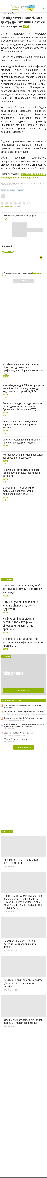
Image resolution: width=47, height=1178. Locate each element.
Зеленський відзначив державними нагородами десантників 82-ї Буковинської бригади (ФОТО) (23, 406)
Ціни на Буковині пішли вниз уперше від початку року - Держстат (20, 605)
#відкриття (20, 190)
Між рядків (13, 673)
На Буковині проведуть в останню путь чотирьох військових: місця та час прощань (18, 624)
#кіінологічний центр (8, 190)
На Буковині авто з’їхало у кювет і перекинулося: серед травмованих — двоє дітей (23, 472)
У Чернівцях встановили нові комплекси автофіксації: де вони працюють (23, 642)
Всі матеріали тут (23, 691)
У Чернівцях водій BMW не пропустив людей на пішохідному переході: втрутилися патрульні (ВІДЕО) (23, 388)
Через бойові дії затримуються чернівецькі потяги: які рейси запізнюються (20, 424)
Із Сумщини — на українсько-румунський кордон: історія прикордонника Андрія (19, 490)
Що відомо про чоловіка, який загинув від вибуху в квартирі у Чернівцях (22, 589)
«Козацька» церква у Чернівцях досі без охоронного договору (23, 456)
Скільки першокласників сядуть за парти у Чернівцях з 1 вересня (22, 441)
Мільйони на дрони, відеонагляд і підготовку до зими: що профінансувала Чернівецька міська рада (23, 369)
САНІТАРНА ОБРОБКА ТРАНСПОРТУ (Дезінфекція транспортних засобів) (22, 983)
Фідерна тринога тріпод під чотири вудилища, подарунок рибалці (23, 1021)
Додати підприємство (23, 747)
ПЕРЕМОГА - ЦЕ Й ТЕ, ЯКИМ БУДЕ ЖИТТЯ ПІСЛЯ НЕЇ (21, 862)
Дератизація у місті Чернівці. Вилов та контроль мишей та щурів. (19, 943)
